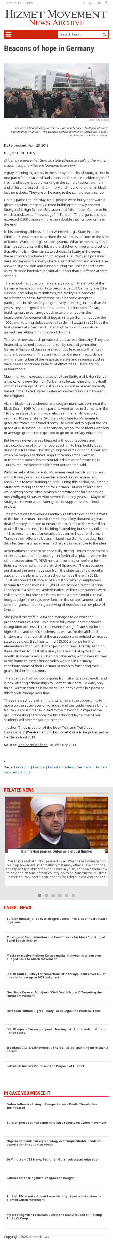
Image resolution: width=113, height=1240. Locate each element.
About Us (13, 3)
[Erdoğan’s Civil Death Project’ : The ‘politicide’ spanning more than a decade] (56, 1052)
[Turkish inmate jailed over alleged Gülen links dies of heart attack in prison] (56, 923)
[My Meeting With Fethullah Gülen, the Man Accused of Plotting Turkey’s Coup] (56, 1219)
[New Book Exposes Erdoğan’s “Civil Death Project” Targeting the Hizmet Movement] (56, 997)
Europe (39, 767)
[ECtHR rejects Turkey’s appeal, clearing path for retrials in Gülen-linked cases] (56, 1034)
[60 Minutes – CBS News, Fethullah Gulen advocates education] (56, 1164)
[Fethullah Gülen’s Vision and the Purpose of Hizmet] (56, 1071)
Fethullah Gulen (60, 767)
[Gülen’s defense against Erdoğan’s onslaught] (56, 1182)
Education (22, 767)
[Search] (104, 34)
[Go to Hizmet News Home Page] (56, 17)
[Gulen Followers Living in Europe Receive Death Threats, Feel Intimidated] (56, 1109)
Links (29, 3)
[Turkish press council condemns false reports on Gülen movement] (56, 1127)
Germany (83, 767)
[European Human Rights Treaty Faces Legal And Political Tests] (56, 1015)
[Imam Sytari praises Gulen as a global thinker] (56, 841)
